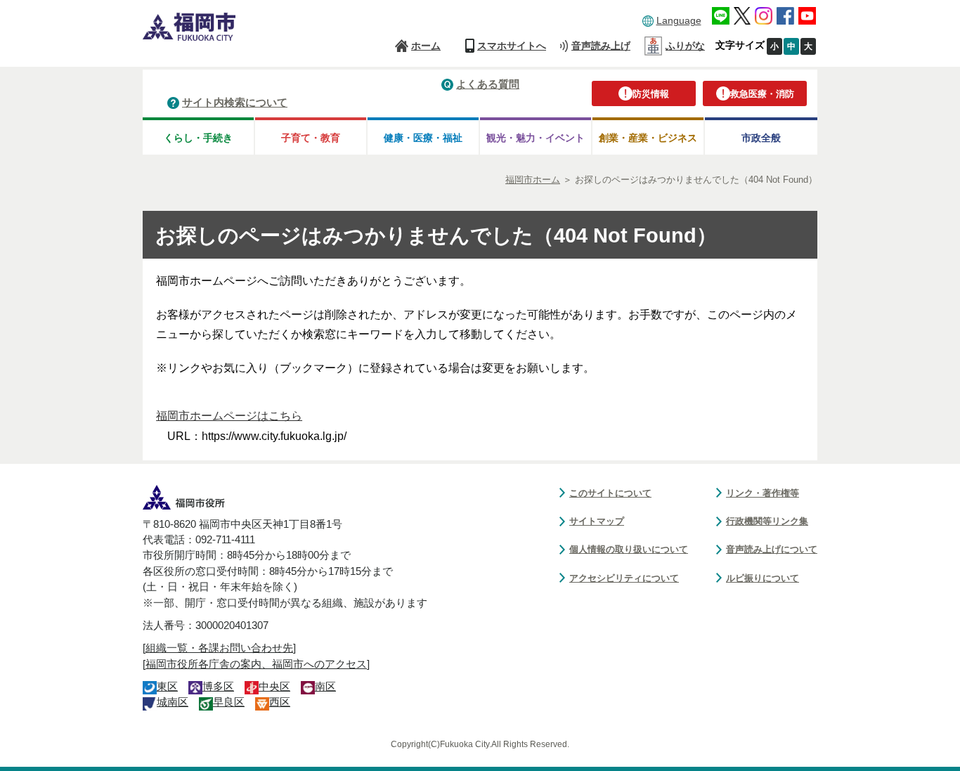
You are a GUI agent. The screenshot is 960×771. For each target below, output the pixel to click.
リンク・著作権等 (762, 493)
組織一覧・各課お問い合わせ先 (219, 648)
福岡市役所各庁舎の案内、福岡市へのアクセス (256, 664)
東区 (167, 686)
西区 (279, 702)
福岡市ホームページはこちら (229, 416)
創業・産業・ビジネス (648, 137)
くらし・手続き (198, 137)
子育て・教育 (310, 137)
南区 (325, 686)
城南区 (172, 702)
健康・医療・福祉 (423, 137)
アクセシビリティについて (624, 578)
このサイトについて (610, 493)
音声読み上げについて (771, 549)
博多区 (218, 686)
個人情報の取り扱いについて (628, 549)
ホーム (426, 45)
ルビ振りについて (762, 578)
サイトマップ (596, 521)
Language (678, 20)
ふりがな (685, 45)
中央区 (274, 686)
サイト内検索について (234, 102)
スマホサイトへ (511, 45)
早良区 (229, 702)
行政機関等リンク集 (767, 521)
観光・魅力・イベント (535, 137)
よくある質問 (487, 84)
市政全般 (761, 137)
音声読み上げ (600, 45)
